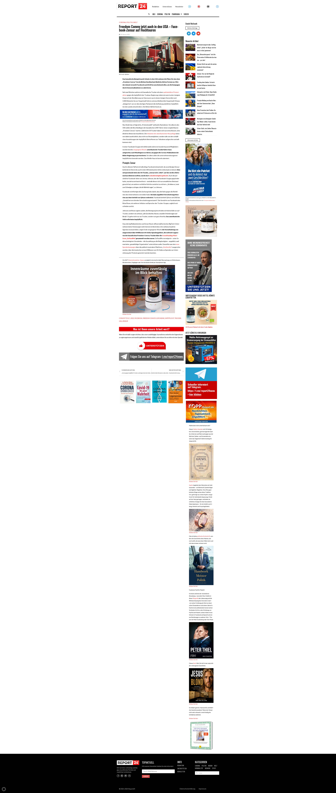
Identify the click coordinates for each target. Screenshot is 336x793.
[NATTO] (201, 324)
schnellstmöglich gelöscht (158, 176)
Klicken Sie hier (126, 314)
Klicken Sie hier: (193, 718)
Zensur (125, 321)
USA (120, 321)
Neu (154, 14)
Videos (186, 14)
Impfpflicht (169, 318)
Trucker (178, 318)
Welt (135, 22)
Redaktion (155, 7)
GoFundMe (160, 318)
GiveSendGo (167, 247)
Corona (160, 14)
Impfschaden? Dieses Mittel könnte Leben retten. (200, 296)
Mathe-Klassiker (198, 429)
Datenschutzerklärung (187, 789)
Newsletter (179, 7)
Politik (167, 14)
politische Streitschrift (203, 536)
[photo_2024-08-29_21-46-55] (201, 236)
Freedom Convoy (149, 318)
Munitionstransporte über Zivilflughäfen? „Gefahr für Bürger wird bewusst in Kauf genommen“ (206, 48)
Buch (194, 663)
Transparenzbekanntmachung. (148, 121)
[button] (149, 14)
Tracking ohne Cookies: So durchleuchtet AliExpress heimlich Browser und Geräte (206, 85)
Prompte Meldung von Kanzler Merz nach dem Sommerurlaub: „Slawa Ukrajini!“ (206, 103)
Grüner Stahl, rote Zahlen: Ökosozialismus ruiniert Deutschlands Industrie (207, 131)
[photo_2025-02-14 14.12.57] (199, 291)
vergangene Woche (140, 150)
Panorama (176, 14)
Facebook (138, 318)
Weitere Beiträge (192, 28)
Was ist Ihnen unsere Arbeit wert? (151, 329)
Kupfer (191, 485)
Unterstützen (167, 7)
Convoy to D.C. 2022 (126, 318)
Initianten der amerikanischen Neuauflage (161, 134)
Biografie (195, 598)
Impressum (202, 789)
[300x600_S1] (199, 196)
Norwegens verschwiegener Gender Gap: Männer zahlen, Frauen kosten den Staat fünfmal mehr (206, 122)
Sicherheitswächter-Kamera (136, 260)
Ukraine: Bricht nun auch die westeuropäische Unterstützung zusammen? (207, 67)
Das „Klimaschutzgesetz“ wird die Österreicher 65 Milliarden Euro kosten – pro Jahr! (207, 57)
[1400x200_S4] (151, 118)
